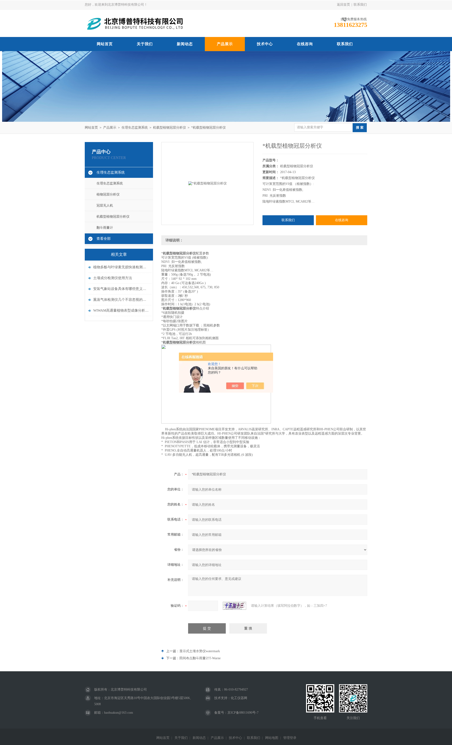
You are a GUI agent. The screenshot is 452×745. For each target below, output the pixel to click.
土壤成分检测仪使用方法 (112, 278)
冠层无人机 (105, 205)
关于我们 (145, 44)
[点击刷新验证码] (234, 606)
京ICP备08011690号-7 (242, 712)
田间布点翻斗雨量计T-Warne (200, 658)
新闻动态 (185, 44)
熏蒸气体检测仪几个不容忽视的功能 (121, 299)
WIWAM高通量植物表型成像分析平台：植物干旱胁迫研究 (121, 310)
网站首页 (105, 44)
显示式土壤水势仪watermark (199, 651)
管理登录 (289, 738)
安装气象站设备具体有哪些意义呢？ (121, 289)
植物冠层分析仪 (108, 194)
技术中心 (265, 44)
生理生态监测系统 (134, 127)
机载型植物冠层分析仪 (169, 127)
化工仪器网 (239, 698)
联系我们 (360, 4)
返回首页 (343, 4)
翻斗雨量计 (105, 227)
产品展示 (225, 44)
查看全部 (104, 238)
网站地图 (271, 738)
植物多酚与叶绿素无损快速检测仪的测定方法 (121, 267)
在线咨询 (305, 44)
